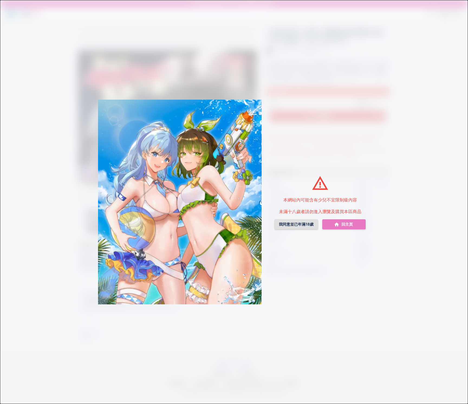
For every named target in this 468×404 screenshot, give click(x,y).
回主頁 (347, 224)
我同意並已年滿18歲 (296, 224)
